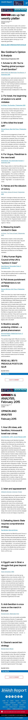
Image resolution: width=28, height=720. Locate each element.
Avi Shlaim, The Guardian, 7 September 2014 (13, 105)
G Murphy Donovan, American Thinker (11, 492)
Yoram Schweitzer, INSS (7, 572)
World (17, 700)
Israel (12, 700)
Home (3, 700)
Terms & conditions (17, 709)
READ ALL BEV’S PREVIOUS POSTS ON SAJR (13, 45)
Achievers (15, 705)
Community (13, 703)
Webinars (8, 705)
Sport (24, 703)
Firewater (21, 717)
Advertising (22, 707)
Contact (22, 705)
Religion (6, 703)
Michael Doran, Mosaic (7, 649)
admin (3, 23)
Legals (9, 709)
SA (7, 700)
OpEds (19, 703)
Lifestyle (23, 700)
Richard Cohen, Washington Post (10, 614)
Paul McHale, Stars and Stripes (9, 530)
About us (5, 707)
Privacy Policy (13, 707)
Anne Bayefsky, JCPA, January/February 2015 (13, 437)
